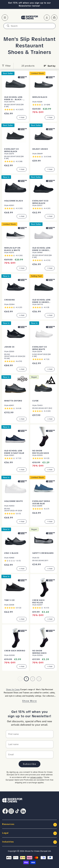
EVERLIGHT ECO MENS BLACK (40, 202)
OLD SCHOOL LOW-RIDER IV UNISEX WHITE (41, 249)
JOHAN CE (9, 347)
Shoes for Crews (13, 689)
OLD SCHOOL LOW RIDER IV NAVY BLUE (14, 451)
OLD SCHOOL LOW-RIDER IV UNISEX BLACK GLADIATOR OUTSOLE (41, 301)
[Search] (8, 26)
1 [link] (26, 678)
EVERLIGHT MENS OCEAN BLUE (41, 502)
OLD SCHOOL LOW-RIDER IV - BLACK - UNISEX (13, 98)
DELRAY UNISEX (40, 149)
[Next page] (39, 678)
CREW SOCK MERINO (14, 650)
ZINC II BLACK (11, 553)
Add (22, 117)
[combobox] (29, 26)
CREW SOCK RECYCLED (38, 601)
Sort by (51, 65)
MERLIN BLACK (39, 97)
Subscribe (29, 763)
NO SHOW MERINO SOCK (39, 651)
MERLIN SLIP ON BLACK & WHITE (12, 249)
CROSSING (9, 300)
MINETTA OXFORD (13, 401)
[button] (5, 17)
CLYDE (35, 401)
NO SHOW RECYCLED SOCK (40, 451)
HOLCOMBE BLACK (13, 201)
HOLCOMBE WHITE (13, 501)
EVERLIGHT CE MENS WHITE (39, 348)
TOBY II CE (9, 600)
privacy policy (36, 777)
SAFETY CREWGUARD (43, 553)
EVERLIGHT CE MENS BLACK (11, 150)
